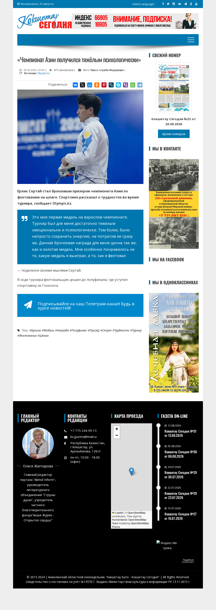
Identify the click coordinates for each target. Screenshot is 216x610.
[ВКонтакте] (75, 84)
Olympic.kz (43, 73)
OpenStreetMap (136, 512)
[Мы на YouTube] (196, 4)
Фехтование (28, 336)
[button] (131, 471)
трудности (121, 330)
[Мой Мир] (89, 84)
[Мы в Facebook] (163, 4)
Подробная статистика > (188, 561)
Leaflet (119, 512)
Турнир (137, 330)
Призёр (95, 330)
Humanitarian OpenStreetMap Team (129, 521)
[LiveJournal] (111, 84)
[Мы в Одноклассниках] (191, 4)
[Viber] (125, 84)
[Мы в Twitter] (168, 4)
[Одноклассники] (96, 84)
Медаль (49, 330)
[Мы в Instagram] (173, 4)
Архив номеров (173, 134)
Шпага (44, 336)
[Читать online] (174, 87)
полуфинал (79, 330)
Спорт (107, 330)
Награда (63, 330)
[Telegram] (139, 84)
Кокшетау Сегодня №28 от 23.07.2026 (181, 495)
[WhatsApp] (132, 84)
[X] (82, 84)
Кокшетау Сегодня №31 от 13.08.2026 (180, 433)
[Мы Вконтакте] (179, 4)
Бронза (36, 330)
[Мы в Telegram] (185, 4)
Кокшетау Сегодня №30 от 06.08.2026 (181, 454)
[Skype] (118, 84)
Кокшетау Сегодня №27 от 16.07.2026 (181, 516)
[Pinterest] (104, 84)
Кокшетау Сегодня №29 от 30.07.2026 (181, 474)
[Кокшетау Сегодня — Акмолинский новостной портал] (44, 21)
